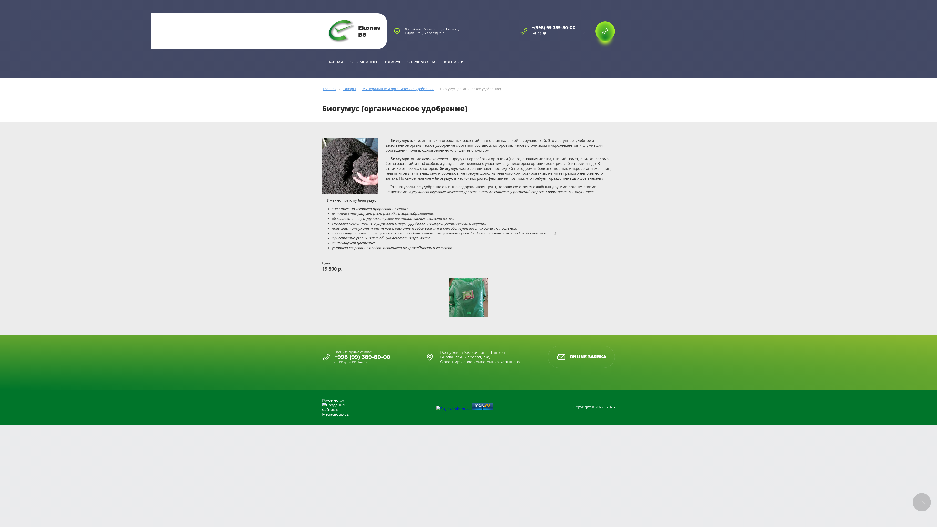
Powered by (333, 400)
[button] (605, 31)
